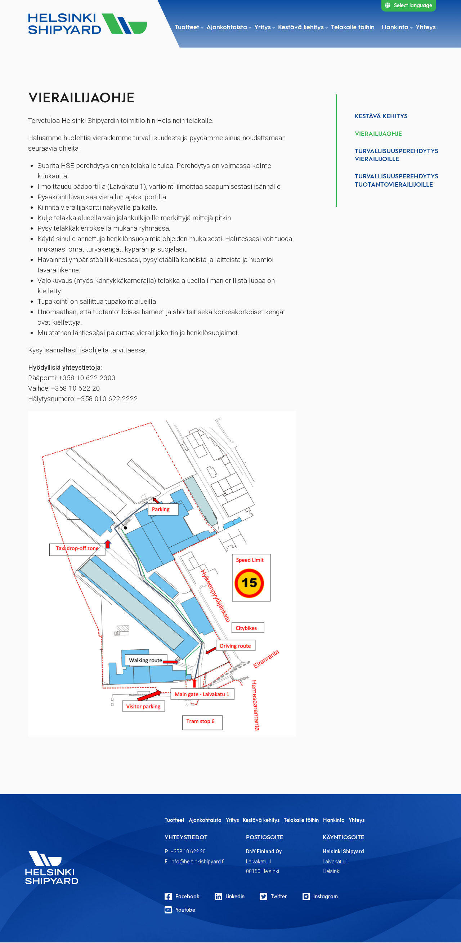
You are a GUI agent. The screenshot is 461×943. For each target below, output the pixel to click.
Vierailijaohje (378, 134)
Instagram (325, 896)
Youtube (185, 910)
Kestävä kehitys (301, 28)
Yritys (262, 28)
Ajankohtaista (226, 28)
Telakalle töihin (353, 28)
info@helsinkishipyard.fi (197, 861)
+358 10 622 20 (188, 851)
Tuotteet (187, 28)
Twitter (279, 896)
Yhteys (426, 28)
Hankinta (395, 28)
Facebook (187, 896)
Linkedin (235, 896)
